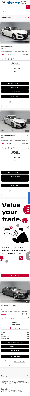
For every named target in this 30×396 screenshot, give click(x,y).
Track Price (16, 68)
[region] (15, 76)
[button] (4, 7)
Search (24, 12)
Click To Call (15, 87)
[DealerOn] (4, 388)
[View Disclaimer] (14, 58)
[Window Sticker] (28, 59)
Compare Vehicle (8, 106)
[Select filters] (25, 17)
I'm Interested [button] (15, 91)
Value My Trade (15, 97)
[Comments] (25, 59)
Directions (10, 6)
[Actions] (27, 46)
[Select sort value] (28, 17)
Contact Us (24, 391)
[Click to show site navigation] (28, 7)
